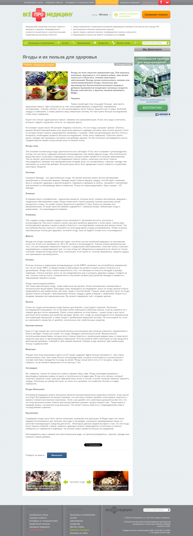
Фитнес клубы (77, 527)
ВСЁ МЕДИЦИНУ (47, 14)
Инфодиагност (150, 2)
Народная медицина (130, 2)
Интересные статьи (33, 2)
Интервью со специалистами (80, 2)
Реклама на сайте (79, 533)
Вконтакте (57, 455)
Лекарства (75, 524)
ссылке (122, 35)
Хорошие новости (54, 2)
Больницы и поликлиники (82, 515)
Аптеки (73, 518)
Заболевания (76, 521)
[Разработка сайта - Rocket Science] (109, 531)
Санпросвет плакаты (156, 14)
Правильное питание (107, 2)
